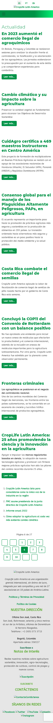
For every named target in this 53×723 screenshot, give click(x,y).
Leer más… (9, 76)
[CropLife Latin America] (26, 7)
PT (26, 3)
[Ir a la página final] (35, 557)
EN (33, 3)
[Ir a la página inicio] (5, 542)
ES (19, 3)
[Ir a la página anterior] (13, 542)
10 (16, 557)
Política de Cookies (26, 604)
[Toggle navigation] (3, 14)
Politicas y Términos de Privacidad (26, 597)
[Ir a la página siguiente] (25, 557)
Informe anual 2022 (16, 510)
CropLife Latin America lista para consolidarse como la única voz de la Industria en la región (25, 492)
